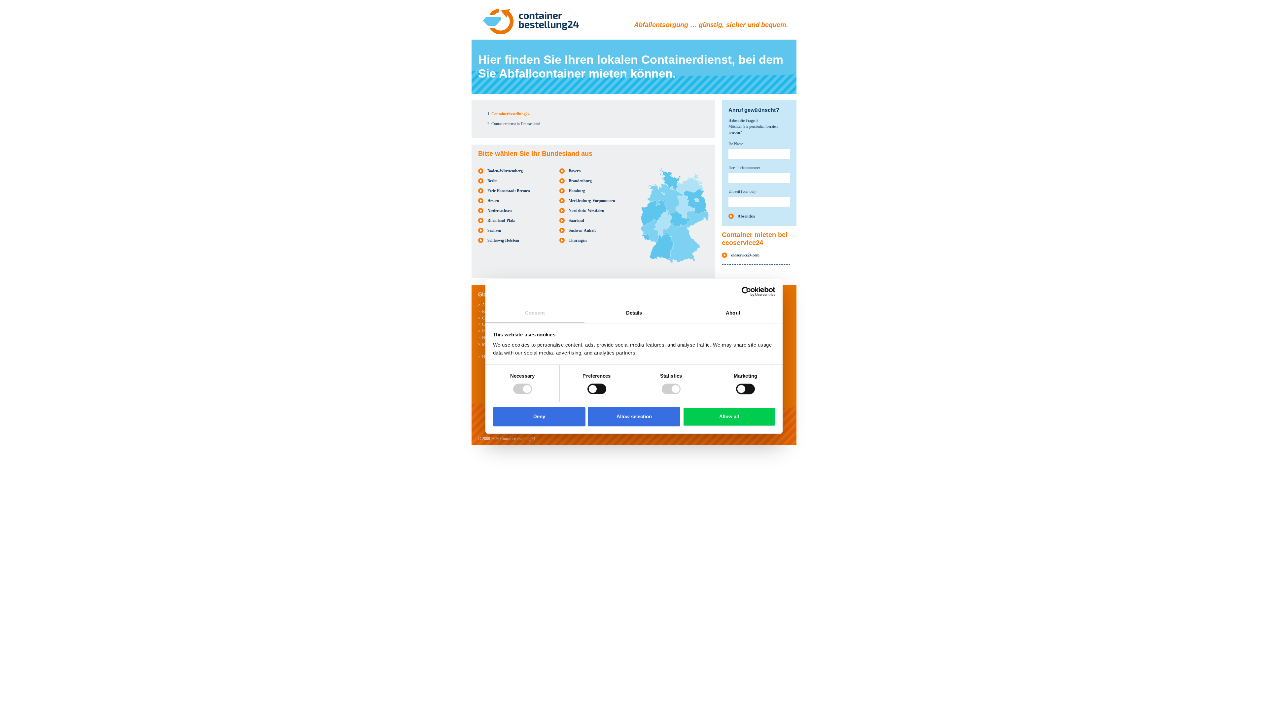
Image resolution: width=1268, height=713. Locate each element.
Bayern (575, 171)
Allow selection (634, 416)
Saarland (576, 220)
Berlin (492, 181)
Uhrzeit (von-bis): (742, 191)
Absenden (746, 216)
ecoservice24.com (745, 255)
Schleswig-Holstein (503, 240)
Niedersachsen (499, 210)
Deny (539, 416)
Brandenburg (580, 181)
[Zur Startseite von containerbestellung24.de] (531, 21)
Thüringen (578, 240)
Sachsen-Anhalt (582, 230)
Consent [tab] (535, 313)
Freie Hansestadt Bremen (508, 190)
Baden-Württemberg (505, 171)
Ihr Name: (736, 144)
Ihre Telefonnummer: (744, 168)
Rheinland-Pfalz (501, 220)
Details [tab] (634, 313)
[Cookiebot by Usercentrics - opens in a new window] (746, 291)
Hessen (493, 200)
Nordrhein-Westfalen (586, 210)
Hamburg (577, 190)
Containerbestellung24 (517, 438)
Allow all (729, 416)
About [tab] (733, 313)
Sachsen (494, 230)
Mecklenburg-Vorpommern (592, 200)
